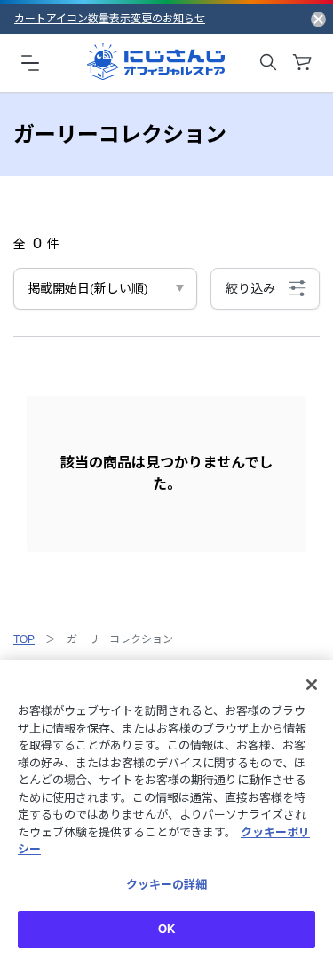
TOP (24, 639)
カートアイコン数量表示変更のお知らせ (109, 18)
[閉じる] (311, 684)
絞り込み (250, 288)
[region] (166, 808)
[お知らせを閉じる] (318, 19)
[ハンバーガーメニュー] (30, 62)
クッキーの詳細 (167, 884)
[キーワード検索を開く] (268, 62)
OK (166, 929)
